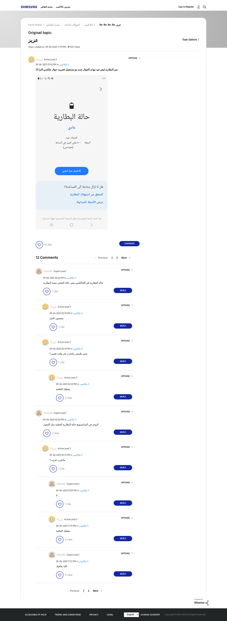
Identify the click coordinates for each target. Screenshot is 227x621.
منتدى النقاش (47, 7)
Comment (129, 243)
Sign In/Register (186, 7)
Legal (110, 614)
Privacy (93, 614)
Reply (123, 290)
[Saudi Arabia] (29, 6)
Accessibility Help (35, 614)
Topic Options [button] (189, 39)
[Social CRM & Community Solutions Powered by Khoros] (201, 601)
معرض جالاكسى (63, 7)
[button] (134, 58)
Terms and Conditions (68, 614)
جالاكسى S (64, 64)
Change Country (150, 614)
